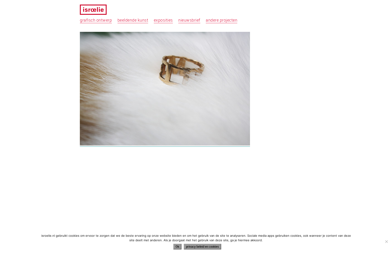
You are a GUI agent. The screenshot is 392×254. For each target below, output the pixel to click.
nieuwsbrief (189, 20)
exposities (163, 20)
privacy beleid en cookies (202, 246)
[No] (386, 241)
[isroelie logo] (96, 10)
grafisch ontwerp (96, 20)
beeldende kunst (133, 20)
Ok (177, 246)
